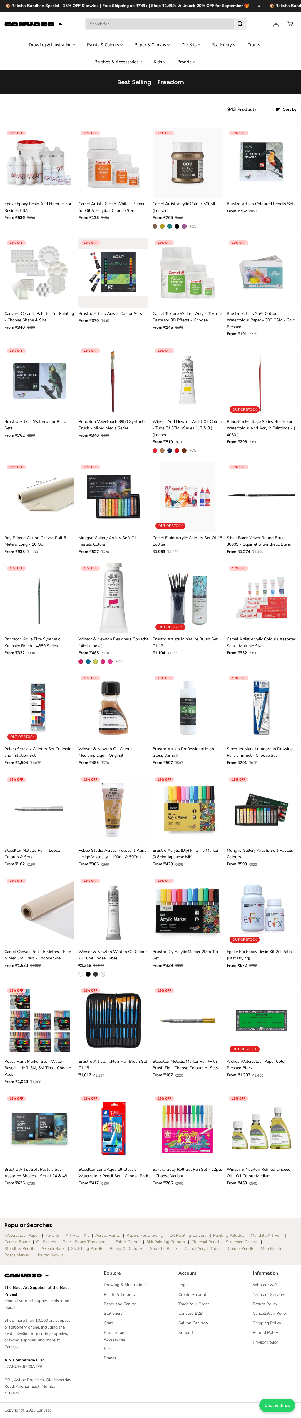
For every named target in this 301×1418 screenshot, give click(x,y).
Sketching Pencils (87, 1248)
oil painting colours (188, 1235)
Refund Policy (265, 1332)
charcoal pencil (205, 1242)
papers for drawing (144, 1235)
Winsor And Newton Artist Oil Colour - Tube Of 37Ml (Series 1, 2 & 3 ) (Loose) (187, 428)
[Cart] (290, 23)
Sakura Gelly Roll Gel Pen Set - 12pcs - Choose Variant (187, 1173)
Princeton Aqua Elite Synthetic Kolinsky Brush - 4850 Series (32, 642)
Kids (158, 62)
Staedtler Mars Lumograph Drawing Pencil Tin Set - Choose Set (260, 752)
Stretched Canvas (242, 1242)
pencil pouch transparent (86, 1242)
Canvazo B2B (190, 1313)
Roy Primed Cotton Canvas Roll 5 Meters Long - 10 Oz (35, 541)
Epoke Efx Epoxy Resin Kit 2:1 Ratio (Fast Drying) (259, 955)
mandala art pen (266, 1235)
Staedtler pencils (19, 1248)
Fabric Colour (128, 1242)
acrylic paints (107, 1235)
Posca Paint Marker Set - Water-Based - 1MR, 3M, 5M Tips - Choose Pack (37, 1068)
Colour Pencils (241, 1248)
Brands (185, 62)
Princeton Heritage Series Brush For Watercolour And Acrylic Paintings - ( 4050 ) (261, 428)
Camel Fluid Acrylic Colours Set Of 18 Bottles (187, 541)
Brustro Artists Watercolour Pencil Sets (36, 425)
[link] (38, 1275)
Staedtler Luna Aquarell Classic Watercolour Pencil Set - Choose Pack (113, 1173)
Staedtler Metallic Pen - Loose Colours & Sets (32, 854)
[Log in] (276, 23)
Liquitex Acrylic (49, 1255)
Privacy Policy (265, 1342)
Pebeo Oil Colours (126, 1248)
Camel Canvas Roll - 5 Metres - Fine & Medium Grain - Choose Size (37, 955)
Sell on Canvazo (193, 1323)
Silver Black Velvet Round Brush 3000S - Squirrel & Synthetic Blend (259, 541)
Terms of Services (269, 1294)
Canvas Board (17, 1242)
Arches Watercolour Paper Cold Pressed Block (256, 1065)
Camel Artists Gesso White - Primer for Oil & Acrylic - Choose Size (111, 207)
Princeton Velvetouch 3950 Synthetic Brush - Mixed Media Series (112, 425)
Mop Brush (271, 1248)
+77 (118, 661)
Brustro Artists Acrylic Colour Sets (110, 313)
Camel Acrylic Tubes (203, 1248)
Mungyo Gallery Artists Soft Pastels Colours (260, 854)
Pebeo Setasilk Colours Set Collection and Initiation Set (39, 752)
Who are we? (265, 1285)
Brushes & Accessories (117, 62)
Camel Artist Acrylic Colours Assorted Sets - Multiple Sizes (261, 642)
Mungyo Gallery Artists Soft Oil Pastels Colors (107, 541)
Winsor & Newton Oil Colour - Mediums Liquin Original (106, 752)
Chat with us (277, 1405)
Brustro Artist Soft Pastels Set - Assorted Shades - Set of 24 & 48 (35, 1173)
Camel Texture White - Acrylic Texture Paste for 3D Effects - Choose (187, 317)
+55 (192, 226)
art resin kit (77, 1235)
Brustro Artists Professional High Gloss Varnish (183, 752)
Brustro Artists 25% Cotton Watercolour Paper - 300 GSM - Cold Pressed (261, 320)
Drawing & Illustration (51, 45)
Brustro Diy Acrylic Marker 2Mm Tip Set (185, 955)
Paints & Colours (103, 45)
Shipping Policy (267, 1323)
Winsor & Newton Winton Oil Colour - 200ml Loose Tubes (112, 955)
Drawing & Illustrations (125, 1285)
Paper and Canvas (120, 1304)
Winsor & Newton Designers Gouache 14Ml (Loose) (113, 642)
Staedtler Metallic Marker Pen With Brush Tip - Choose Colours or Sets (185, 1065)
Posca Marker (16, 1255)
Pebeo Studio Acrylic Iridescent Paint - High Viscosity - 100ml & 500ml (112, 854)
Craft (252, 45)
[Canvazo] (33, 24)
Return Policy (265, 1304)
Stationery (222, 45)
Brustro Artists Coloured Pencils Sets (261, 204)
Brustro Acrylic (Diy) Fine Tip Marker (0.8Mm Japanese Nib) (185, 854)
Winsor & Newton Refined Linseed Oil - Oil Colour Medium (258, 1173)
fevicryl (52, 1235)
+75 (192, 450)
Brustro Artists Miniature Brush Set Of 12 (185, 642)
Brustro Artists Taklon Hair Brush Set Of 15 (112, 1065)
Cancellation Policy (270, 1313)
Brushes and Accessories (115, 1336)
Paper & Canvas (150, 45)
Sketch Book (53, 1248)
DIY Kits (189, 45)
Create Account (192, 1294)
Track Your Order (193, 1304)
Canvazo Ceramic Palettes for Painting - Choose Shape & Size (39, 317)
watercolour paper (21, 1235)
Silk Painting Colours (165, 1242)
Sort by (289, 109)
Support (185, 1332)
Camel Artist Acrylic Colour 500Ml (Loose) (184, 207)
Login (183, 1285)
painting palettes (228, 1235)
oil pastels (46, 1242)
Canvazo (43, 1410)
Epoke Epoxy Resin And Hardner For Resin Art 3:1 (37, 207)
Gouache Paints (164, 1248)
